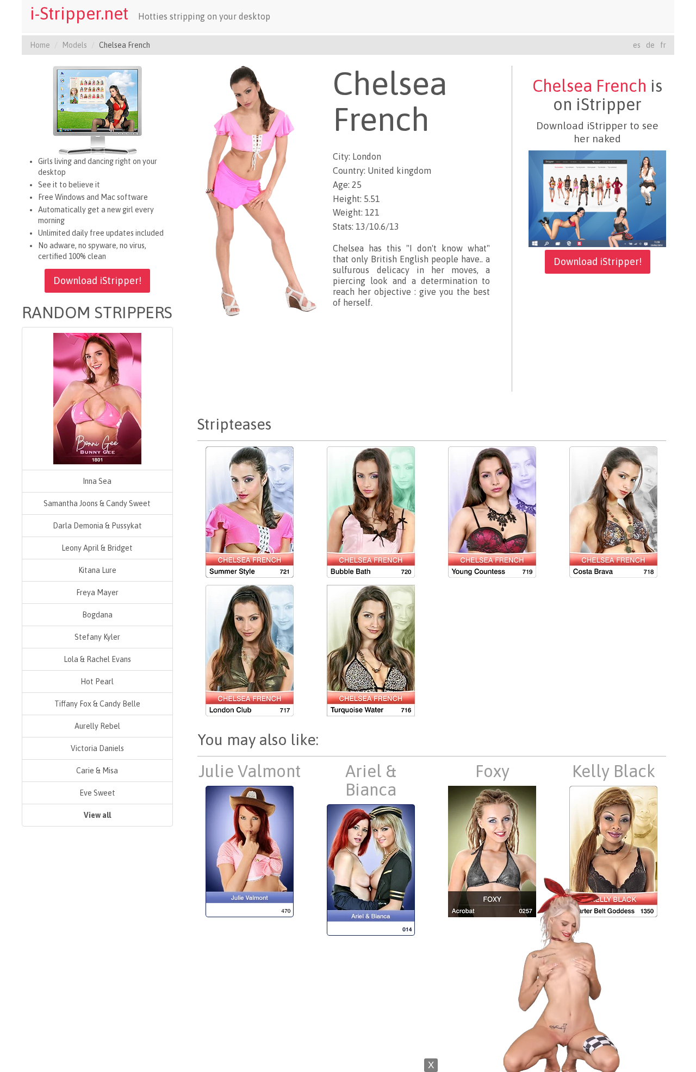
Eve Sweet (97, 793)
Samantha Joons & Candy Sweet (97, 503)
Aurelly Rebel (97, 726)
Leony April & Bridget (97, 548)
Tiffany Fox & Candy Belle (97, 703)
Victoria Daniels (97, 748)
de (650, 45)
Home (40, 45)
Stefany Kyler (97, 637)
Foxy (492, 771)
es (637, 45)
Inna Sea (97, 481)
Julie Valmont (249, 771)
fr (663, 45)
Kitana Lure (97, 570)
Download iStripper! (97, 280)
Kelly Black (613, 771)
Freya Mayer (97, 592)
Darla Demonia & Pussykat (97, 525)
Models (74, 45)
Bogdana (97, 614)
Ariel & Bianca (370, 780)
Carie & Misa (97, 770)
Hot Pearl (97, 681)
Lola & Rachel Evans (97, 659)
